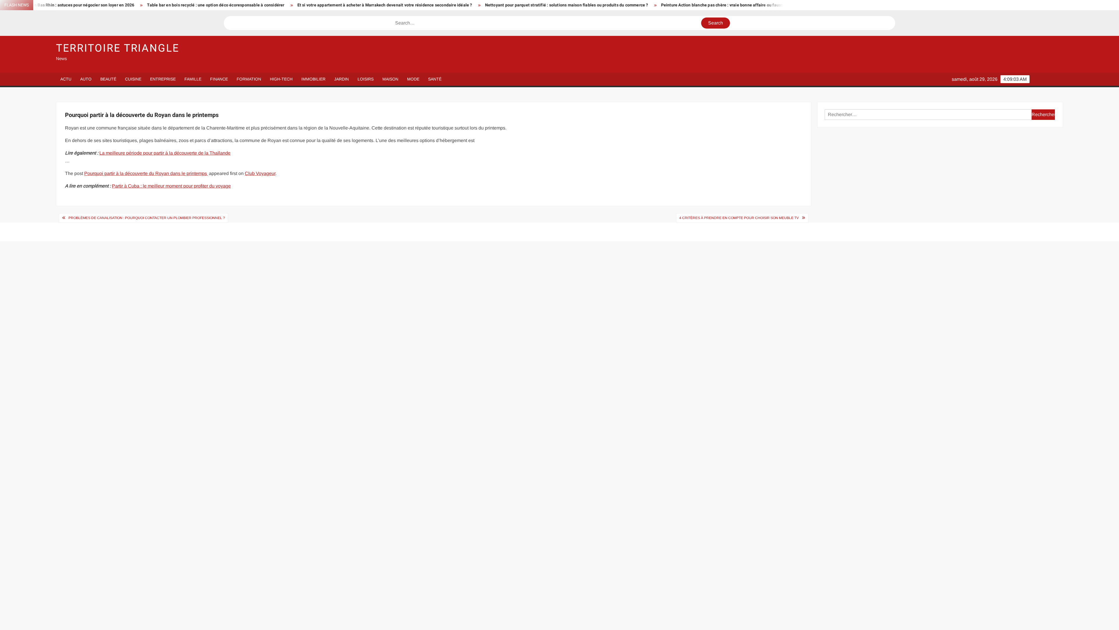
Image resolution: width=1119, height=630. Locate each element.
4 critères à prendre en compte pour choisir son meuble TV (739, 218)
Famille (192, 79)
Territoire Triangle (117, 48)
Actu (65, 79)
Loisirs (366, 79)
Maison (390, 79)
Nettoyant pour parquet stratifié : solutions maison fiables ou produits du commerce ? (505, 5)
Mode (413, 79)
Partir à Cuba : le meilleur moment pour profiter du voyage (171, 185)
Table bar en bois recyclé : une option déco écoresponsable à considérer (155, 5)
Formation (249, 79)
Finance (219, 79)
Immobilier (313, 79)
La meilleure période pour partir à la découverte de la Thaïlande (165, 152)
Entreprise (163, 79)
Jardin (341, 79)
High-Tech (281, 79)
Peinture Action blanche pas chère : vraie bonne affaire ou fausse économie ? (673, 5)
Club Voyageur (260, 173)
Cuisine (133, 79)
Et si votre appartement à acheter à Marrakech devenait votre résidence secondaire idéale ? (323, 5)
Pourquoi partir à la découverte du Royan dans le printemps (146, 173)
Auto (86, 79)
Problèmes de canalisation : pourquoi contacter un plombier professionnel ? (146, 218)
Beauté (108, 79)
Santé (434, 79)
